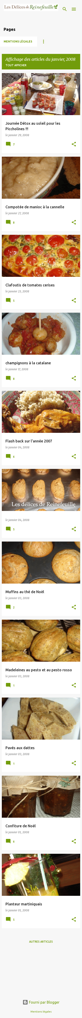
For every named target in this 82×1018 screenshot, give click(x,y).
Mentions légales (18, 41)
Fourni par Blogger (43, 1002)
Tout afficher (15, 65)
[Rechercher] (64, 9)
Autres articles (41, 941)
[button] (74, 144)
